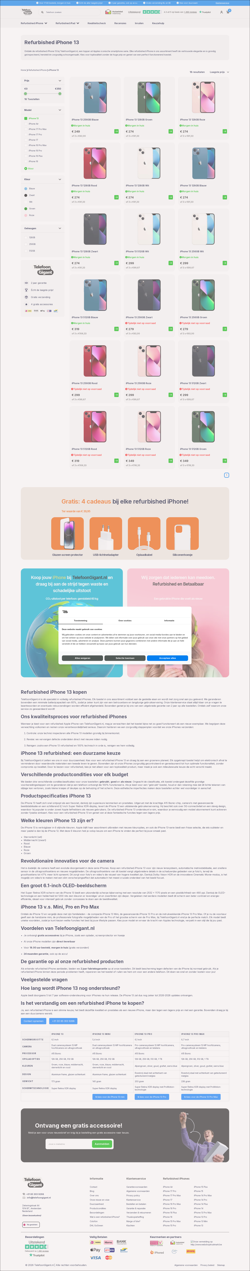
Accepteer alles (167, 658)
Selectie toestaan (125, 658)
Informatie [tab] (169, 620)
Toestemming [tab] (80, 620)
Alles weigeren (82, 658)
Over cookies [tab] (125, 620)
